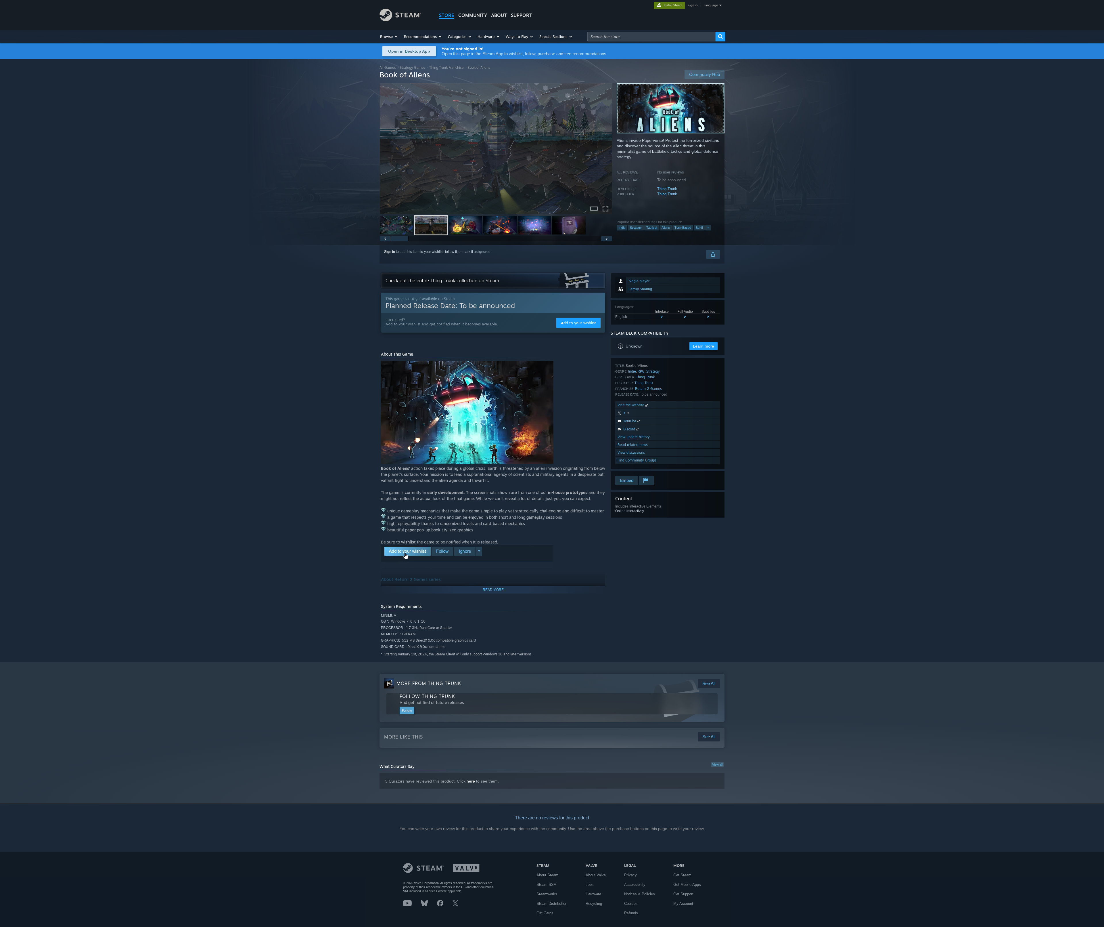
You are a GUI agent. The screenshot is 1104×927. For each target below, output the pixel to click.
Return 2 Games (648, 388)
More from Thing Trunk (428, 683)
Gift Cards (544, 913)
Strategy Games (412, 67)
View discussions (631, 452)
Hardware (593, 894)
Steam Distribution (551, 903)
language (711, 5)
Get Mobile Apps (687, 884)
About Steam (547, 875)
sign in (692, 5)
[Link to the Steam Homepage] (400, 19)
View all (717, 764)
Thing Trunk (667, 189)
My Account (683, 903)
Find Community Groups (637, 460)
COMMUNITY (472, 15)
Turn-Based (682, 227)
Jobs (590, 884)
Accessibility (634, 884)
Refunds (631, 913)
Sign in (389, 252)
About (499, 15)
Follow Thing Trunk (427, 696)
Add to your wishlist (578, 323)
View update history (634, 437)
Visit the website (631, 405)
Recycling (594, 903)
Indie (622, 227)
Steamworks (546, 894)
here (471, 781)
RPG (641, 371)
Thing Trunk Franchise (446, 67)
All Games (387, 67)
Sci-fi (699, 227)
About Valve (596, 875)
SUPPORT (521, 15)
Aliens (666, 227)
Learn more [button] (703, 346)
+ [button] (708, 227)
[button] (389, 36)
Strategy (636, 227)
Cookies (631, 903)
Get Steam (682, 875)
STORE (446, 15)
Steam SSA (546, 884)
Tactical (651, 227)
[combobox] (651, 36)
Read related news (633, 444)
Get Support (683, 894)
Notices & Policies (639, 894)
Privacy (630, 875)
